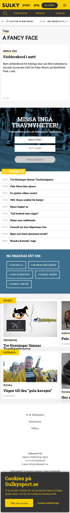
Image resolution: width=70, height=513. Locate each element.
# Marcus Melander (43, 265)
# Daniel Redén (47, 274)
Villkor (35, 428)
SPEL (37, 5)
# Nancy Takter (19, 284)
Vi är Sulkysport (35, 414)
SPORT (26, 5)
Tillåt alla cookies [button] (19, 503)
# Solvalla (16, 265)
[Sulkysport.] (8, 5)
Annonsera (35, 421)
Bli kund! (49, 5)
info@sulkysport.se (38, 464)
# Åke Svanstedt (19, 274)
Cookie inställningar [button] (48, 503)
